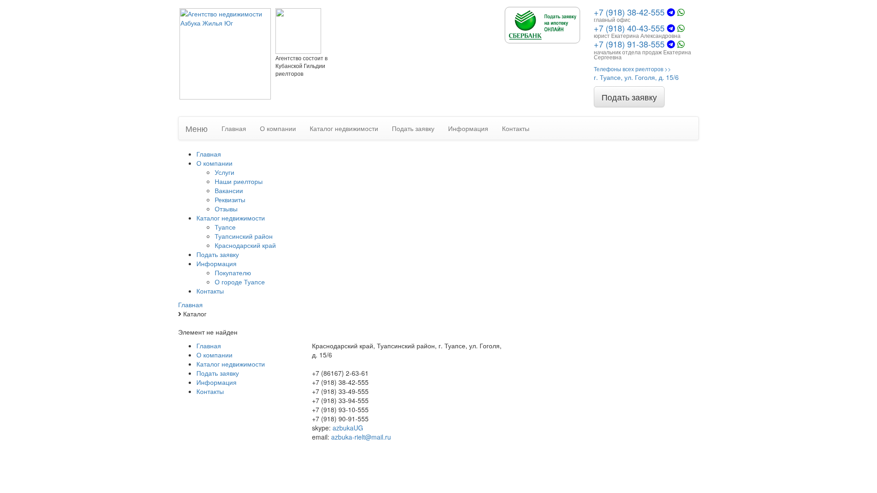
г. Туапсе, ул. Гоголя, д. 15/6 (636, 77)
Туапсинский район (244, 236)
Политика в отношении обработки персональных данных (570, 423)
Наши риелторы (239, 181)
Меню (196, 128)
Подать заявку (629, 97)
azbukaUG (348, 427)
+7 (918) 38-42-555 (629, 12)
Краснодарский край (245, 245)
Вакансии (229, 190)
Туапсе (225, 226)
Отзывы (226, 208)
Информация (468, 128)
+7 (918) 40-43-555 (629, 28)
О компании (278, 128)
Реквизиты (230, 199)
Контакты (515, 128)
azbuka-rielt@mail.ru (361, 436)
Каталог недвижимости (344, 128)
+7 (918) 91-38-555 (629, 44)
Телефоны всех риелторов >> (632, 69)
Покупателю (233, 272)
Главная (234, 128)
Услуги (224, 172)
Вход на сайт (539, 382)
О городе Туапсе (240, 281)
